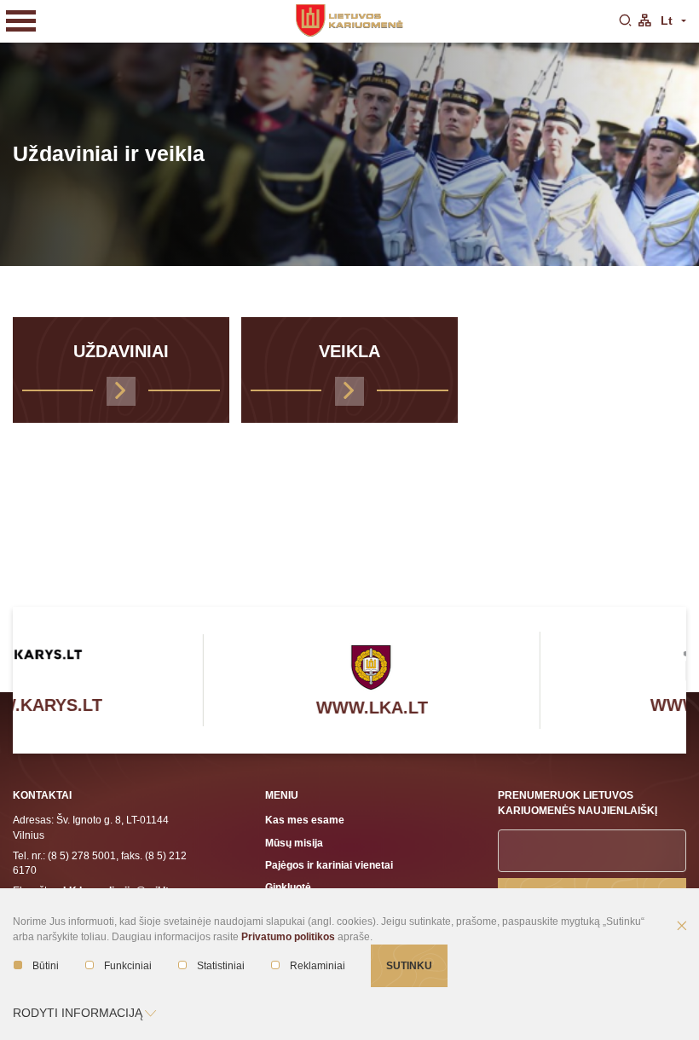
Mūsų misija (294, 842)
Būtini (45, 966)
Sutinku (409, 965)
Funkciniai (128, 966)
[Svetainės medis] (644, 21)
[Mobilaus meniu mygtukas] (21, 21)
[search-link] (625, 21)
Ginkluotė (288, 887)
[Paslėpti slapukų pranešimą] (682, 926)
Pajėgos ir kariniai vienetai (329, 864)
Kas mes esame (304, 819)
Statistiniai (221, 966)
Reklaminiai (317, 966)
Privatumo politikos (288, 937)
